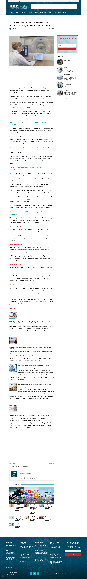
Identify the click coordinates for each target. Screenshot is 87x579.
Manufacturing (67, 60)
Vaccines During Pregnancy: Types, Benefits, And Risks (19, 518)
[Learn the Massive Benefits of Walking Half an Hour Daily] (26, 517)
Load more (67, 98)
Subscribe (67, 48)
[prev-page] (10, 530)
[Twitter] (75, 1)
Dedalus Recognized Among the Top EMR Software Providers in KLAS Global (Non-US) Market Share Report (56, 562)
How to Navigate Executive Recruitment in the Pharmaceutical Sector (25, 551)
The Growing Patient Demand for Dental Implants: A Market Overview (26, 547)
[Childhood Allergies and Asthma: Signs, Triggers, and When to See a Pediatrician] (13, 409)
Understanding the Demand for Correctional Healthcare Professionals (70, 85)
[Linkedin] (71, 1)
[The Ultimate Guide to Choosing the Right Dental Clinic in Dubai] (41, 505)
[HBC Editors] (10, 29)
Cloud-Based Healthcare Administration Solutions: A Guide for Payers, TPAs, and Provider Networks (11, 558)
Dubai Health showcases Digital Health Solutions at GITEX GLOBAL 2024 (56, 551)
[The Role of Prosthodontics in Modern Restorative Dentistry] (13, 368)
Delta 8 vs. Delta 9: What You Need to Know (45, 464)
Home (10, 16)
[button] (76, 12)
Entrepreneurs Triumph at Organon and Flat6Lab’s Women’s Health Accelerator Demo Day (56, 547)
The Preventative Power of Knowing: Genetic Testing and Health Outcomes (47, 501)
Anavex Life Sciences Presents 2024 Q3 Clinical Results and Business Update (56, 554)
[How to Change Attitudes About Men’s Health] (11, 524)
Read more (45, 333)
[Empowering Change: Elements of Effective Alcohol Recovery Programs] (16, 495)
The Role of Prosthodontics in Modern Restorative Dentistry (33, 365)
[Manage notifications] (3, 576)
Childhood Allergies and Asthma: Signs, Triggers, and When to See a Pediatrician (30, 415)
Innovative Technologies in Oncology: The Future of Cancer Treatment (12, 550)
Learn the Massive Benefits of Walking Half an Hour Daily (34, 518)
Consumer (18, 16)
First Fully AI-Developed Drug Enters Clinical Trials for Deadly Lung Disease (56, 558)
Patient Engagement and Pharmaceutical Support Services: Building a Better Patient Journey (11, 553)
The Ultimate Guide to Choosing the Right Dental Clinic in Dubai (49, 506)
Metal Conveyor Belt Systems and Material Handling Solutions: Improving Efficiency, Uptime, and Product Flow (70, 78)
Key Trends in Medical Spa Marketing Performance (25, 557)
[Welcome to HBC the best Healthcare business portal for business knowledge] (18, 6)
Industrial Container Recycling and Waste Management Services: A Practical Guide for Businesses (12, 562)
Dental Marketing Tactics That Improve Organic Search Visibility (26, 561)
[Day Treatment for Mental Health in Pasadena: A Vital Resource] (13, 387)
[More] (51, 33)
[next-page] (12, 530)
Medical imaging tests (23, 158)
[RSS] (73, 1)
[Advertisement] (54, 6)
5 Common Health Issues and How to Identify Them (48, 518)
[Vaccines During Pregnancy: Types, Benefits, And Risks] (11, 517)
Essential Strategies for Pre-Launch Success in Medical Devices (26, 554)
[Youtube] (77, 1)
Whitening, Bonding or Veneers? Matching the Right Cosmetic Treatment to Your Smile (30, 322)
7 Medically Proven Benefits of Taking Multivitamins (31, 502)
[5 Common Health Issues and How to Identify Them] (41, 517)
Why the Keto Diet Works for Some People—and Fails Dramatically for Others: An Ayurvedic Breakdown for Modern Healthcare (34, 508)
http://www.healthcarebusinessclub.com (25, 473)
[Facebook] (69, 1)
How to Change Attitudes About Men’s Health (18, 525)
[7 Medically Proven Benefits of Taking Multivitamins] (31, 495)
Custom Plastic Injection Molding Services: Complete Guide (70, 62)
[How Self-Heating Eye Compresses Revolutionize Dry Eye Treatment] (11, 505)
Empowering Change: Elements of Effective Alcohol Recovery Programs (17, 501)
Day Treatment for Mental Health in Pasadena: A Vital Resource (34, 384)
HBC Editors (15, 28)
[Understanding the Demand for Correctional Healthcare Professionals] (60, 85)
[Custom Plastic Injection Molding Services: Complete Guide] (60, 62)
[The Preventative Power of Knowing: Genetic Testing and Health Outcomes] (46, 495)
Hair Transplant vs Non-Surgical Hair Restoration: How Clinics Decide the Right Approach (30, 347)
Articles (13, 16)
